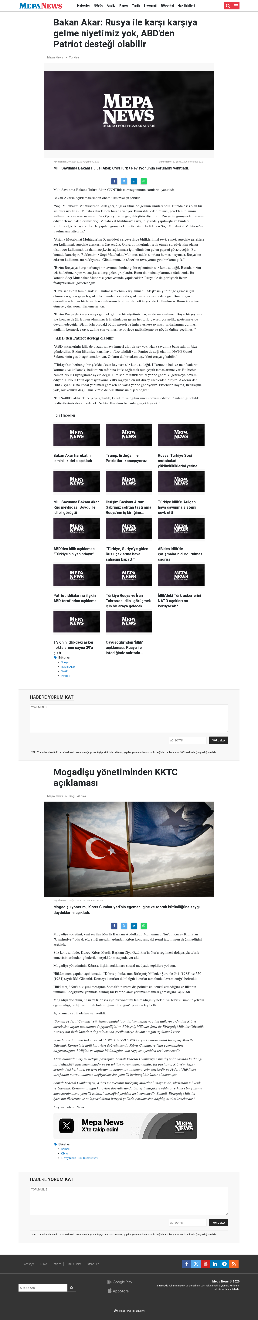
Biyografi (150, 5)
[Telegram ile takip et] (224, 1264)
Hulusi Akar (68, 666)
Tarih (136, 5)
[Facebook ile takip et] (186, 1264)
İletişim (57, 1264)
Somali (65, 1149)
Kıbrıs (64, 1153)
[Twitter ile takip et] (196, 1264)
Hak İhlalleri (186, 5)
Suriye (65, 662)
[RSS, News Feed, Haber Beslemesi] (234, 1264)
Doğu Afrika (77, 796)
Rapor (123, 5)
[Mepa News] (41, 5)
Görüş (98, 5)
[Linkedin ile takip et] (215, 1264)
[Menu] (235, 6)
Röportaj (167, 5)
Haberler (83, 5)
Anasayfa (29, 1264)
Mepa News (55, 57)
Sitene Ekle (93, 1264)
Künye (43, 1264)
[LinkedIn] (134, 181)
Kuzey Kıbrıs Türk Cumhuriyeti (79, 1158)
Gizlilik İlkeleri (74, 1264)
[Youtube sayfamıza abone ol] (205, 1264)
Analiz (111, 5)
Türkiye (74, 57)
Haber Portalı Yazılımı (132, 1310)
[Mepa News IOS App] (119, 1290)
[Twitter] (124, 181)
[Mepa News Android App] (119, 1282)
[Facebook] (114, 181)
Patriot (65, 676)
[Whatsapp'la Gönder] (144, 181)
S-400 (64, 671)
